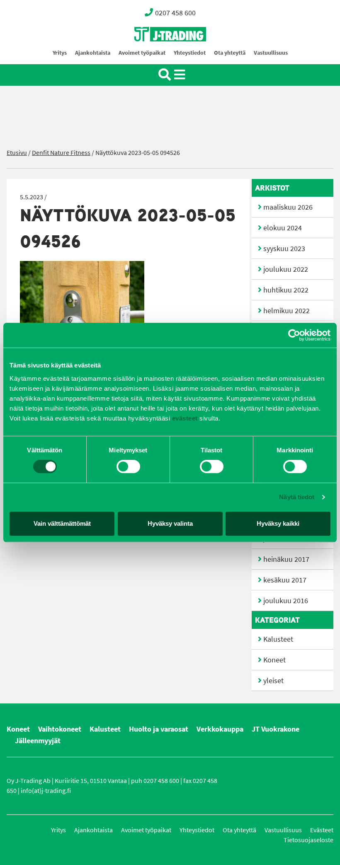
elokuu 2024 (282, 228)
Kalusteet (278, 639)
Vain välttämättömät (62, 523)
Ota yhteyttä (229, 53)
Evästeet (321, 830)
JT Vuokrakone (275, 729)
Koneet (274, 660)
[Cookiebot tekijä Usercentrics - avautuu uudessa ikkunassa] (294, 335)
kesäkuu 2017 (284, 580)
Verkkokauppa (220, 729)
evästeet (184, 418)
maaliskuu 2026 (288, 207)
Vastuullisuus (271, 53)
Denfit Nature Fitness (61, 152)
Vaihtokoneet (59, 729)
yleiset (273, 681)
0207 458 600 (175, 13)
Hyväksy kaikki (278, 523)
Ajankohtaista (92, 53)
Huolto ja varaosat (158, 729)
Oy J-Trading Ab (155, 52)
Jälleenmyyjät (38, 741)
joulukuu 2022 (285, 269)
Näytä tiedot (296, 496)
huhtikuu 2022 (285, 290)
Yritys (60, 53)
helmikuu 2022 (286, 311)
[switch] (128, 466)
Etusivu (17, 152)
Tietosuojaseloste (308, 840)
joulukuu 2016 (285, 601)
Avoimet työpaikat (142, 53)
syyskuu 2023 (284, 249)
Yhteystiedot (190, 53)
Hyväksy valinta (170, 523)
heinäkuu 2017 (286, 559)
